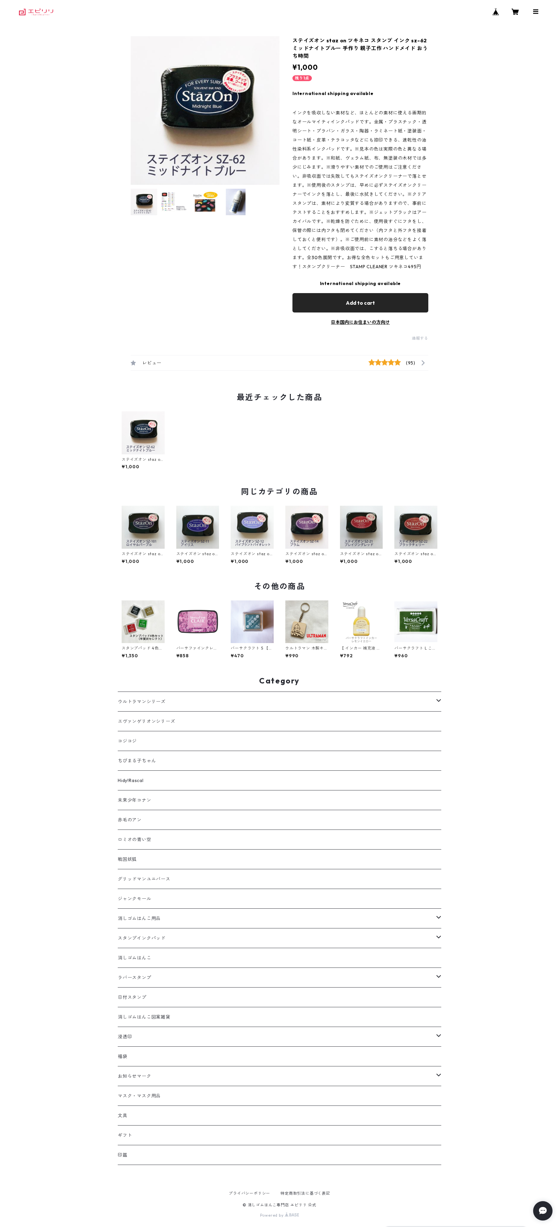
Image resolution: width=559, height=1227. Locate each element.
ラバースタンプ (134, 977)
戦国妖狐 (127, 859)
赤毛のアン (130, 820)
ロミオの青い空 (134, 839)
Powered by (272, 1215)
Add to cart (360, 303)
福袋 (122, 1056)
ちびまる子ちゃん (137, 761)
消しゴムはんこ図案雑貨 (144, 1017)
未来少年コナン (134, 800)
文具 (122, 1115)
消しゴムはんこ (134, 958)
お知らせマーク (134, 1076)
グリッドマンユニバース (144, 879)
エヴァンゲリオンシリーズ (146, 721)
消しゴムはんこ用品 (139, 918)
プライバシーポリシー (249, 1193)
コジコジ (127, 741)
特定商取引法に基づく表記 (305, 1193)
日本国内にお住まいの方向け (360, 322)
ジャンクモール (134, 899)
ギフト (125, 1135)
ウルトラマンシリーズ (142, 701)
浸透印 (125, 1037)
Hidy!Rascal (131, 780)
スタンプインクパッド (142, 938)
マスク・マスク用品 (139, 1096)
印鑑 (122, 1155)
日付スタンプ (132, 997)
